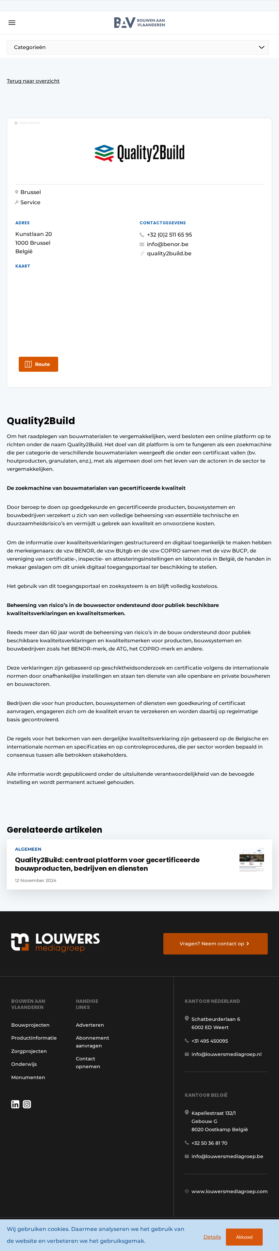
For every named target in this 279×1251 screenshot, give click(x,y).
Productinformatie (34, 1038)
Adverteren (90, 1025)
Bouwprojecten (30, 1025)
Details (212, 1237)
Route (42, 364)
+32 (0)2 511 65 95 (169, 234)
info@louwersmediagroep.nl (227, 1054)
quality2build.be (169, 253)
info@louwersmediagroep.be (227, 1156)
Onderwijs (24, 1064)
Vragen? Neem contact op (212, 944)
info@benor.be (167, 244)
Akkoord (244, 1237)
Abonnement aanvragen (92, 1041)
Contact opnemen (88, 1062)
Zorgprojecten (29, 1051)
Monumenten (28, 1077)
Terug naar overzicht (33, 81)
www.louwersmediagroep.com (230, 1191)
